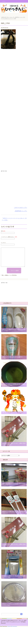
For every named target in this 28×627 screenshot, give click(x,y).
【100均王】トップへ (20, 211)
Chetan (8, 626)
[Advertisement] (14, 110)
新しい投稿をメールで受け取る (9, 275)
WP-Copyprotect (14, 626)
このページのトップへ (20, 207)
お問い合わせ (5, 412)
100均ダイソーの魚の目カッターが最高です (12, 356)
